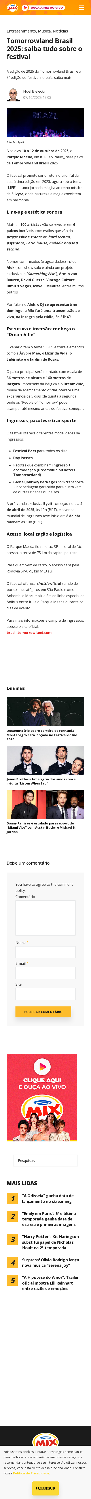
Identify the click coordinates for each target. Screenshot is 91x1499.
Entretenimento (21, 31)
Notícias (60, 31)
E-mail (21, 963)
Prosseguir (45, 1488)
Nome (21, 942)
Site (18, 984)
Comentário (25, 896)
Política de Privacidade (31, 1473)
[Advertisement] (50, 665)
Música (44, 31)
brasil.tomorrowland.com (29, 632)
